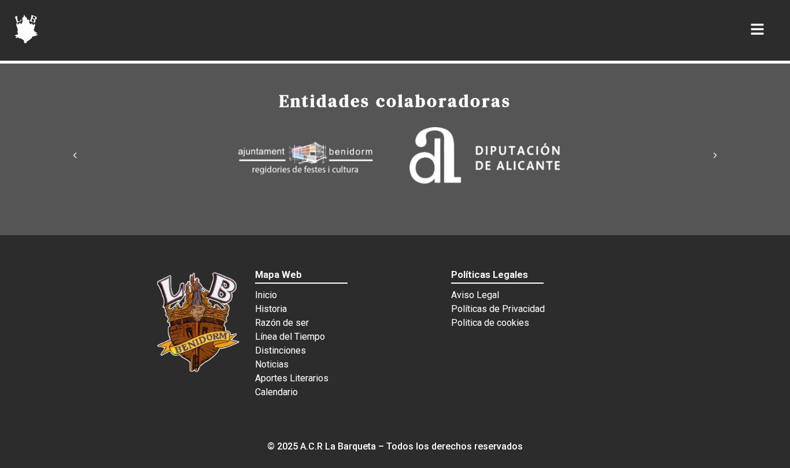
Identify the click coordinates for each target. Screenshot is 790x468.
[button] (75, 155)
